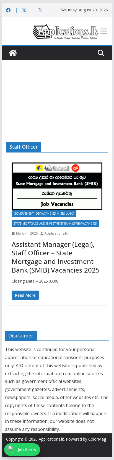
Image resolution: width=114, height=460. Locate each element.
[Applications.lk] (12, 53)
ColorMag (97, 439)
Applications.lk (56, 233)
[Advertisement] (57, 93)
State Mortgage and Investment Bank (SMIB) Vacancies (55, 223)
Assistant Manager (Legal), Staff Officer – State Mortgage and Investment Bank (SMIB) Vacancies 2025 (56, 257)
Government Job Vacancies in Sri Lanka (44, 213)
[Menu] (104, 31)
